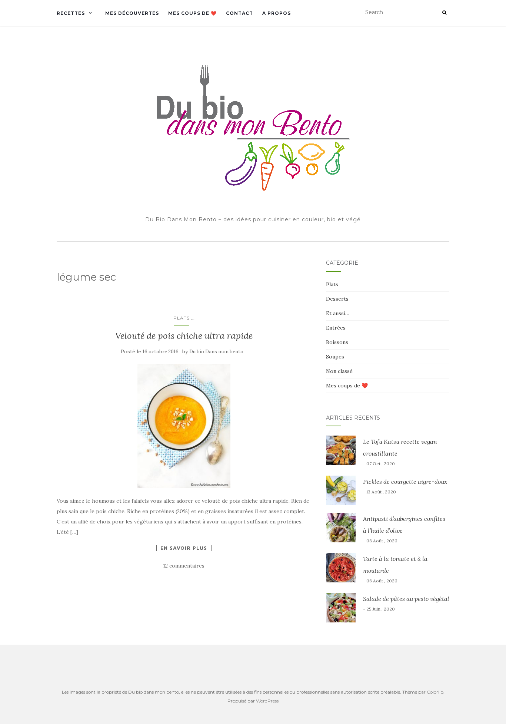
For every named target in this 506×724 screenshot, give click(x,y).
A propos (276, 13)
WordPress (267, 701)
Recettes (71, 13)
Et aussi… (337, 313)
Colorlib (435, 692)
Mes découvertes (132, 13)
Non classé (339, 371)
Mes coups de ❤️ (192, 13)
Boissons (337, 342)
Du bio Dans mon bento (216, 351)
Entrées (336, 327)
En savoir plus (183, 548)
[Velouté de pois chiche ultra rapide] (184, 426)
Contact (239, 13)
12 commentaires (183, 565)
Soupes (335, 356)
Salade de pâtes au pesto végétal (406, 598)
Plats (181, 318)
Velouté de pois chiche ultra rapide (184, 335)
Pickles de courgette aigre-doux (405, 481)
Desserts (337, 298)
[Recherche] (444, 12)
